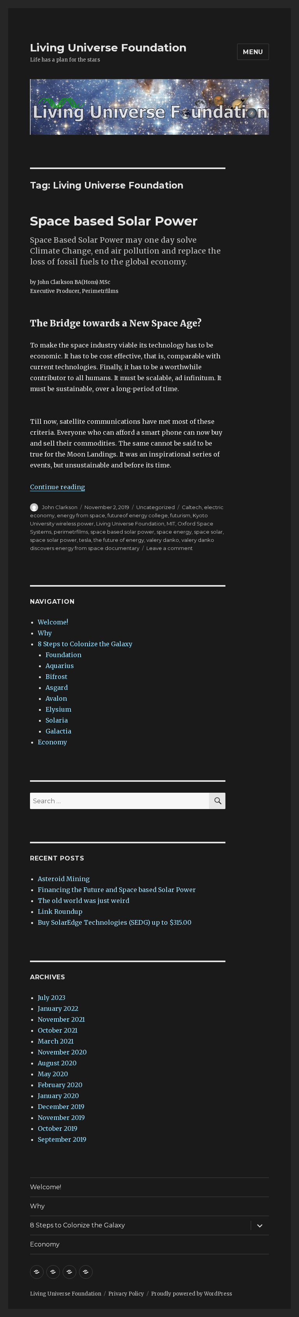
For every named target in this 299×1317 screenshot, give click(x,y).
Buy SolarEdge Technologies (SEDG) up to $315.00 (115, 922)
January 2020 (58, 1096)
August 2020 (57, 1063)
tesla (85, 540)
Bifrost (56, 677)
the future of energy (118, 540)
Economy (52, 742)
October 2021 (57, 1030)
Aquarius (60, 666)
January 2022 (58, 1008)
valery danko (162, 540)
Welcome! (53, 622)
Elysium (58, 709)
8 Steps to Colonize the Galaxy (85, 644)
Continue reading (57, 487)
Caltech (192, 507)
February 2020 (60, 1085)
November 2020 (62, 1052)
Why (45, 633)
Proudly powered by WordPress (191, 1294)
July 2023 (51, 997)
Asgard (57, 687)
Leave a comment (169, 548)
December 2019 (61, 1107)
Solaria (57, 720)
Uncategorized (155, 507)
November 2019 (61, 1117)
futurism (180, 515)
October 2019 (57, 1128)
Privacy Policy (126, 1294)
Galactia (58, 731)
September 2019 (62, 1139)
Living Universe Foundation (108, 47)
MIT (171, 523)
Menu (253, 52)
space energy (174, 532)
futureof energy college (137, 515)
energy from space (81, 515)
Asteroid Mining (64, 879)
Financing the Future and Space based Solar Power (117, 890)
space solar (208, 532)
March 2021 (56, 1041)
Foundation (63, 655)
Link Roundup (60, 911)
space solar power (53, 540)
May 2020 (53, 1074)
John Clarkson (59, 507)
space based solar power (122, 532)
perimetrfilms (71, 532)
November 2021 (61, 1019)
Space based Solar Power (114, 221)
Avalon (56, 698)
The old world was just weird (83, 900)
